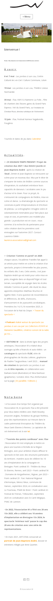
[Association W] (26, 4)
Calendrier (36, 138)
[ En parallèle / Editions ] (26, 380)
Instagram (29, 580)
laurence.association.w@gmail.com (20, 240)
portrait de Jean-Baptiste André (20, 540)
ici (29, 431)
